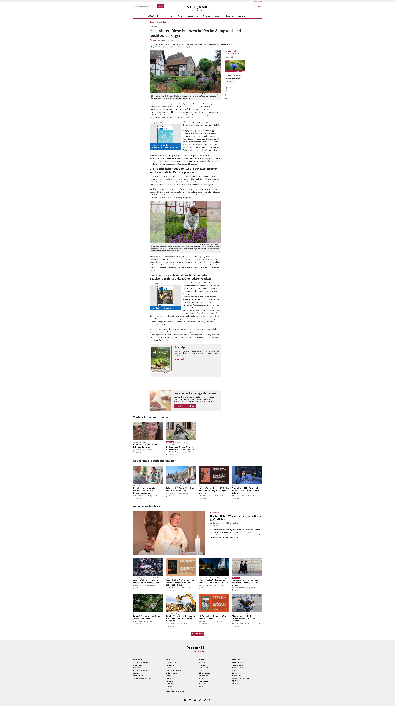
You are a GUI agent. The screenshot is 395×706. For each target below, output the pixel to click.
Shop (260, 6)
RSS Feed (235, 681)
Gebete (234, 673)
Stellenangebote (171, 673)
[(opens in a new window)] (185, 700)
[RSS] (210, 700)
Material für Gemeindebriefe (241, 678)
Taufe (201, 678)
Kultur (180, 16)
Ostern (201, 670)
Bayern (218, 16)
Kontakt (168, 676)
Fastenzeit (202, 665)
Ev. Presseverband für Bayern (175, 691)
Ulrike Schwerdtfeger (232, 51)
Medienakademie (237, 665)
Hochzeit (202, 684)
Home (152, 21)
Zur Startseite (197, 633)
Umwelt (228, 75)
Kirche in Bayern (138, 665)
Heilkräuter (229, 81)
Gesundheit (236, 78)
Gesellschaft (193, 16)
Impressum (169, 686)
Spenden (235, 684)
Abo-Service (170, 665)
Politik (170, 16)
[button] (153, 40)
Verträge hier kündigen (173, 670)
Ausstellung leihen (238, 662)
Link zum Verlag (180, 359)
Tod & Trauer (203, 686)
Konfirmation (203, 681)
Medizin (228, 78)
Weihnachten (203, 676)
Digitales (206, 16)
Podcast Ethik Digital (140, 670)
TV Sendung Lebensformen (142, 678)
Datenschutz (170, 684)
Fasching (202, 662)
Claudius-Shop (171, 662)
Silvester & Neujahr (205, 673)
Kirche (160, 16)
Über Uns (241, 16)
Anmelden (258, 1)
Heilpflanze (236, 75)
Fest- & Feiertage (204, 668)
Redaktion (169, 678)
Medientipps (137, 668)
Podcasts (136, 673)
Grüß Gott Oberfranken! (140, 662)
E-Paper (168, 668)
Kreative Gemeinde (238, 668)
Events (234, 670)
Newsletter (229, 16)
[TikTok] (200, 700)
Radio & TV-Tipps (138, 676)
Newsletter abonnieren (185, 406)
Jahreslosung (236, 676)
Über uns (169, 689)
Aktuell (151, 16)
